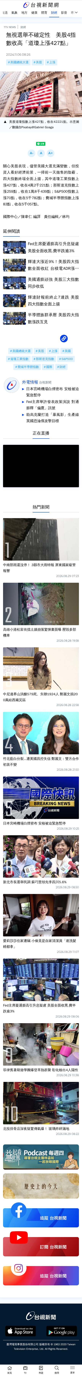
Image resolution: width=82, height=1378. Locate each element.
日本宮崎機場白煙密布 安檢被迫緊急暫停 (52, 392)
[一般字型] (41, 153)
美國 (68, 351)
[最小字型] (31, 153)
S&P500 (67, 359)
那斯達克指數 (45, 359)
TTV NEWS (10, 27)
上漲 (52, 62)
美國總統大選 (19, 62)
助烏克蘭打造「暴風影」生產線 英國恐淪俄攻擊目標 (52, 417)
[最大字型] (50, 153)
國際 (49, 367)
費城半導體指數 (28, 367)
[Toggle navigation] (72, 1368)
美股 (39, 62)
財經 (23, 27)
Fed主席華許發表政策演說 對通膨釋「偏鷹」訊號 (52, 405)
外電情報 (30, 382)
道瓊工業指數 (19, 359)
